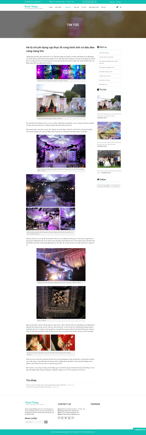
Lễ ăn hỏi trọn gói (104, 52)
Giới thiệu (58, 7)
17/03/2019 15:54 (106, 172)
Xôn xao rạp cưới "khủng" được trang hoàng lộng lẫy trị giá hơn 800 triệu (50, 385)
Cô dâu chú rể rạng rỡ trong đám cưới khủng (43, 387)
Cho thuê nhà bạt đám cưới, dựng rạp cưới (108, 62)
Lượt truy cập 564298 (103, 186)
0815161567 (37, 1)
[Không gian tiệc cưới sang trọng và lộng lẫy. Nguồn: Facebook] (61, 72)
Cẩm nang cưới (94, 7)
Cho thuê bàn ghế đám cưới (106, 67)
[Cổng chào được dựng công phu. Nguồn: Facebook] (61, 100)
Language (112, 2)
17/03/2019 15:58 (102, 146)
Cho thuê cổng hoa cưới (105, 71)
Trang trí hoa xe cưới (105, 76)
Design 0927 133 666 (79, 432)
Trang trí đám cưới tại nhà (106, 57)
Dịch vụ (67, 7)
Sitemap (118, 2)
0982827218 (29, 1)
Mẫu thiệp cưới (103, 84)
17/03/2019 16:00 (102, 117)
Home (50, 7)
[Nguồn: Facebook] (61, 302)
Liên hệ (103, 7)
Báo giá (76, 7)
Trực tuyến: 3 (115, 186)
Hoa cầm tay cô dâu (104, 80)
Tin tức (83, 7)
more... (113, 116)
